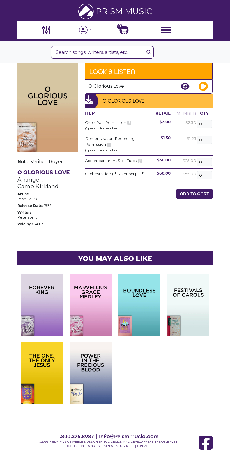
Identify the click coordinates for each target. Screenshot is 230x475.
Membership (125, 446)
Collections (76, 446)
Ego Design (113, 442)
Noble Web (168, 442)
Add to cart (194, 193)
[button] (95, 30)
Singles (94, 446)
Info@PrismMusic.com (128, 436)
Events (108, 446)
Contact (143, 446)
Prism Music (124, 11)
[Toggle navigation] (166, 29)
